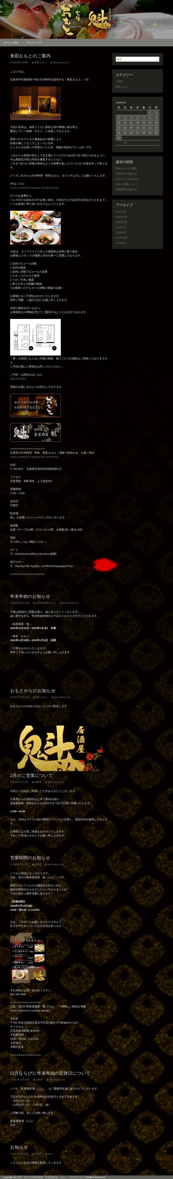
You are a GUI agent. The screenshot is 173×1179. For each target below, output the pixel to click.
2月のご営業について (31, 775)
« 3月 (125, 142)
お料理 (39, 602)
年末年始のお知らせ (30, 596)
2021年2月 (121, 227)
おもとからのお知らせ (33, 690)
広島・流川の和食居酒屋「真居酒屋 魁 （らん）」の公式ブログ (50, 1177)
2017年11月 (121, 237)
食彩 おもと (40, 62)
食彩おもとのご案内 (30, 55)
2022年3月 (121, 211)
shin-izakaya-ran (61, 62)
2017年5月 (121, 242)
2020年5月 (121, 232)
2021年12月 (121, 216)
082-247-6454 (18, 378)
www (50, 1153)
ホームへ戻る (11, 42)
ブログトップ (33, 42)
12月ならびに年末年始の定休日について (50, 1073)
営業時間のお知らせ (30, 857)
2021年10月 (121, 222)
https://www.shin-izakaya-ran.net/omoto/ (34, 187)
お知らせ (19, 1147)
